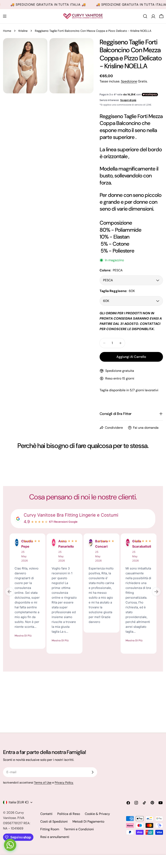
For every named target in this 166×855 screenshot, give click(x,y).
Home (7, 31)
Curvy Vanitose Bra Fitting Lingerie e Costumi (71, 515)
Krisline (23, 31)
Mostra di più (23, 635)
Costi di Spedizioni (54, 821)
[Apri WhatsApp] (10, 845)
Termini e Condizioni (79, 829)
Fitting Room (49, 829)
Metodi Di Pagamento (88, 821)
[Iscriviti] (92, 772)
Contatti (46, 814)
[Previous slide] (9, 591)
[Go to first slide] (156, 591)
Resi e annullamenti (54, 837)
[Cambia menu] (5, 16)
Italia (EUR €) (19, 802)
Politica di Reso (68, 814)
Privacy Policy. (64, 782)
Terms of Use (42, 782)
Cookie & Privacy (97, 814)
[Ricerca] (145, 16)
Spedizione (129, 81)
